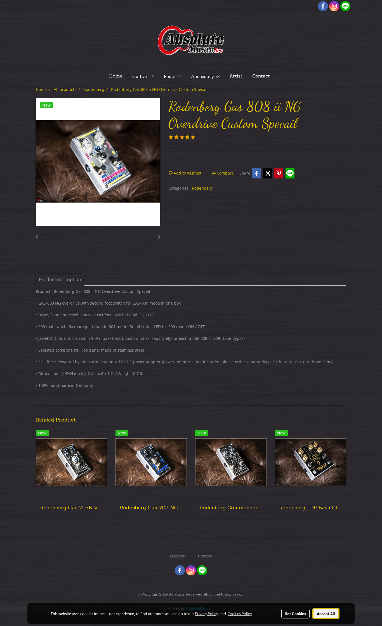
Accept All (326, 613)
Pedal (170, 77)
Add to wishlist (187, 173)
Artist (235, 76)
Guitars (141, 77)
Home (115, 76)
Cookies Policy (240, 613)
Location (178, 556)
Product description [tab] (60, 279)
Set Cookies (295, 613)
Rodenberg (202, 188)
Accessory (203, 77)
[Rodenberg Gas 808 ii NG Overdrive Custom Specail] (98, 162)
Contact (261, 76)
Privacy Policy (206, 613)
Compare (225, 173)
